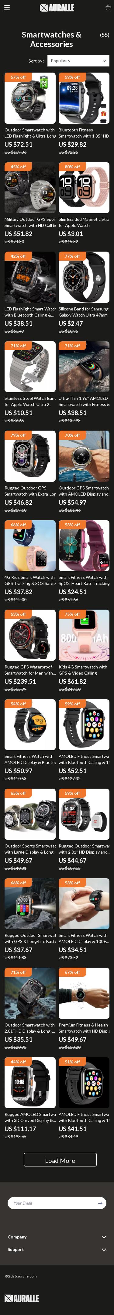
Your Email (23, 1203)
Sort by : (36, 60)
